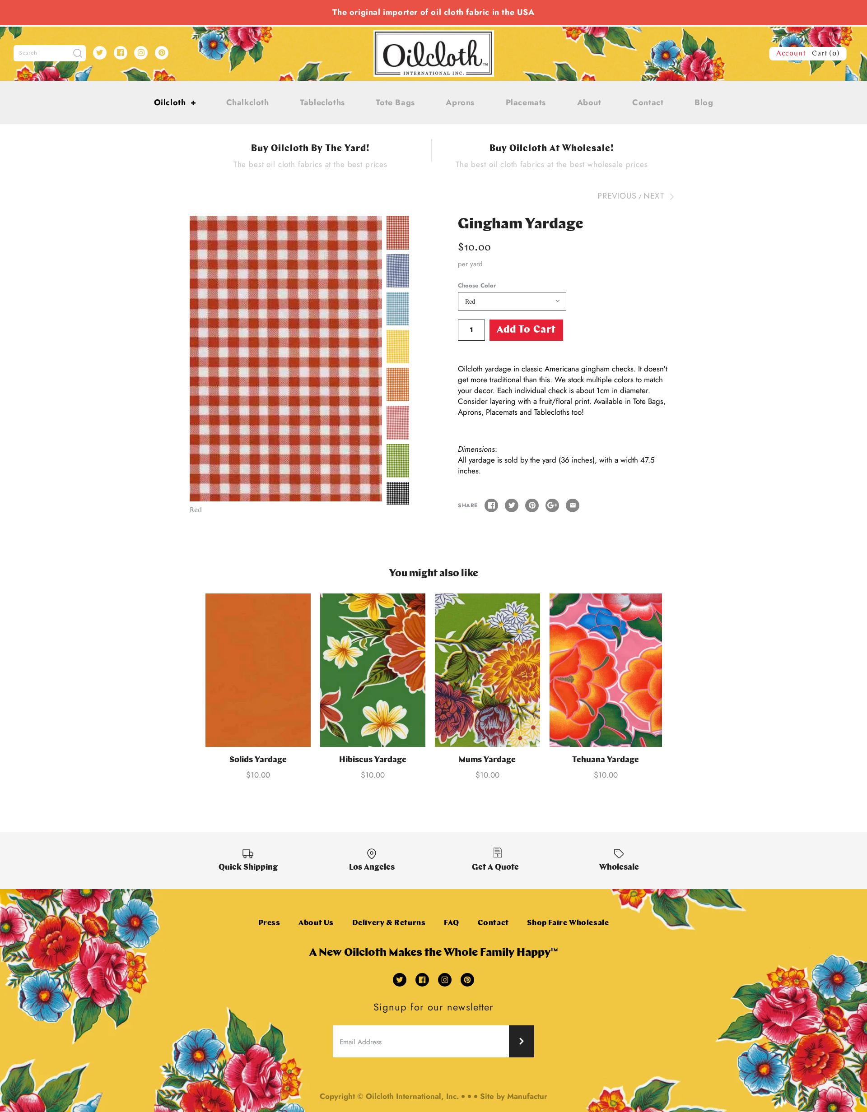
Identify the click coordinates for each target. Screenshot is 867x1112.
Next (655, 196)
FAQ (451, 923)
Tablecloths (322, 102)
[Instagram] (141, 53)
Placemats (526, 102)
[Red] (286, 358)
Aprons (460, 102)
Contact (647, 102)
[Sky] (398, 308)
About (589, 102)
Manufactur (527, 1096)
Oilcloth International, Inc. (412, 1096)
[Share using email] (572, 505)
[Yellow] (398, 346)
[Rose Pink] (398, 422)
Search (28, 53)
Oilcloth (175, 102)
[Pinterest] (161, 53)
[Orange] (398, 384)
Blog (704, 102)
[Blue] (398, 270)
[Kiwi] (398, 460)
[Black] (398, 498)
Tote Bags (395, 102)
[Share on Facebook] (491, 505)
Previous (616, 196)
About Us (316, 923)
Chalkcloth (247, 102)
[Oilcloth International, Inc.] (433, 36)
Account (791, 53)
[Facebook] (120, 53)
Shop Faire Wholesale (568, 923)
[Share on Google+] (552, 505)
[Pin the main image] (532, 505)
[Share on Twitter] (511, 505)
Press (269, 923)
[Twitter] (100, 53)
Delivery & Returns (389, 923)
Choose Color (477, 286)
